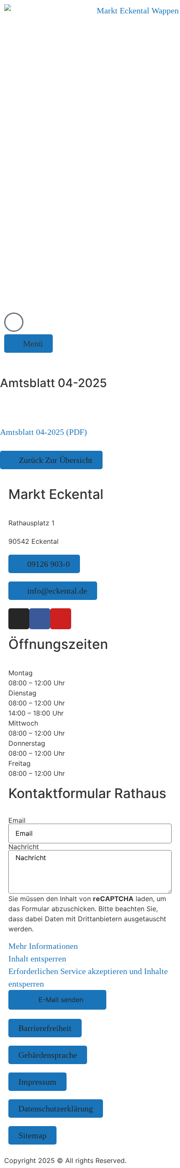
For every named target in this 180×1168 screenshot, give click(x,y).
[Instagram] (18, 618)
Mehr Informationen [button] (43, 946)
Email (17, 820)
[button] (28, 343)
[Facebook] (39, 618)
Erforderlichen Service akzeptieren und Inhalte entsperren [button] (88, 977)
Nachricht (23, 846)
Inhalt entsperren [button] (37, 958)
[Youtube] (60, 618)
